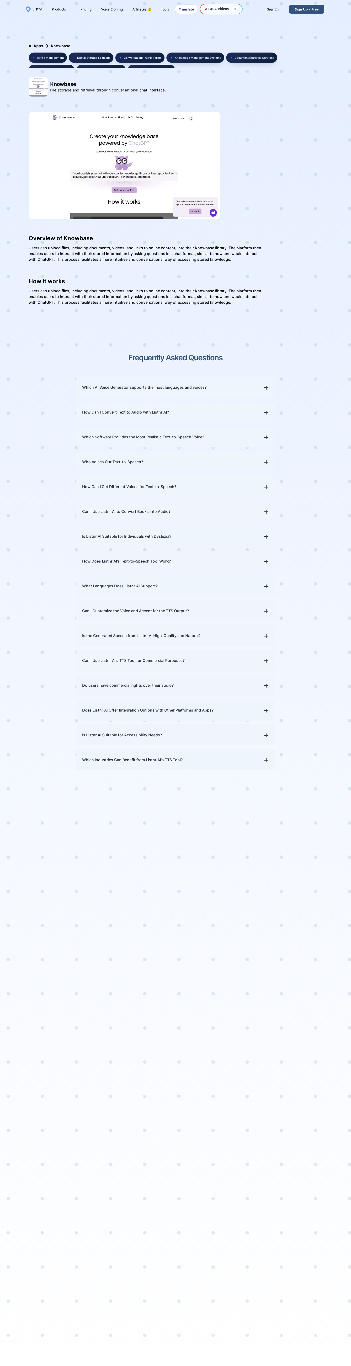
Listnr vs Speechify (305, 1247)
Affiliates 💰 (142, 9)
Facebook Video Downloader (261, 1079)
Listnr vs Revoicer (304, 1126)
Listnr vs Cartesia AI (306, 1199)
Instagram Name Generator (220, 1143)
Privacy (253, 1013)
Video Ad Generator (223, 1064)
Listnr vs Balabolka (305, 1240)
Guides (253, 1006)
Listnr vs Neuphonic (306, 1145)
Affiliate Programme (45, 1014)
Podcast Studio (219, 1033)
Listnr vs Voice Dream (301, 1136)
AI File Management (48, 58)
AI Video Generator (222, 1071)
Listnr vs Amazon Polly (303, 1182)
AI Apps (36, 45)
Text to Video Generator (217, 1118)
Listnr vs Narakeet (304, 1206)
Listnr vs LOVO (301, 1254)
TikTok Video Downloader (258, 1104)
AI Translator (217, 1047)
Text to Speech (218, 992)
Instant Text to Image (260, 1218)
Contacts (255, 999)
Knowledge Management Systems (195, 58)
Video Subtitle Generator (217, 1106)
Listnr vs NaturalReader (301, 1096)
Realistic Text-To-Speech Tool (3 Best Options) (69, 1106)
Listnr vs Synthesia (305, 1087)
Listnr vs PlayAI (301, 992)
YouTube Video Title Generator (223, 1205)
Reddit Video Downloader (258, 1166)
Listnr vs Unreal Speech (302, 1169)
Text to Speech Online (218, 1009)
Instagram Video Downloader (262, 1092)
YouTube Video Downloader (260, 1047)
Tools (165, 9)
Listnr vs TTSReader (306, 1192)
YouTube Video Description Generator (218, 1220)
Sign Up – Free (307, 9)
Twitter (294, 1303)
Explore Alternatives (299, 1264)
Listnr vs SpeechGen (298, 1216)
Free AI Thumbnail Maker (263, 1141)
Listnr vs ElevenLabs (298, 1064)
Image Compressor (264, 1195)
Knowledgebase (41, 999)
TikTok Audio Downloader (258, 1116)
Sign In (273, 9)
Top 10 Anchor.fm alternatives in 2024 (61, 1053)
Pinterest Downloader (258, 1179)
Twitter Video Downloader (259, 1129)
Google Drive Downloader (259, 1154)
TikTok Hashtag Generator (219, 1168)
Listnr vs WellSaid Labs (304, 1077)
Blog (31, 1030)
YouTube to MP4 (261, 1057)
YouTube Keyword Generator (221, 1235)
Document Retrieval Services (251, 58)
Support (254, 992)
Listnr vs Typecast (304, 1119)
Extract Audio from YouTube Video (264, 1067)
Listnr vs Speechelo (305, 1006)
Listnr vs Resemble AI (305, 1109)
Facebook (297, 1296)
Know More (41, 931)
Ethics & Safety (260, 1028)
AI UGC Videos (217, 8)
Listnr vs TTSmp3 (303, 999)
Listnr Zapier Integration (258, 1306)
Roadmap (35, 1022)
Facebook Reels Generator (219, 1081)
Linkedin (296, 1310)
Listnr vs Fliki (299, 1033)
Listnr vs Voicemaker (299, 1016)
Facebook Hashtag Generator (222, 1156)
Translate (186, 9)
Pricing (86, 9)
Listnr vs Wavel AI (304, 1160)
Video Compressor (264, 1188)
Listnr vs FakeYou (303, 1047)
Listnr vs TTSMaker (305, 1225)
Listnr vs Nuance (303, 1152)
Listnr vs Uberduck (305, 1055)
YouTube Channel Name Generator (221, 1131)
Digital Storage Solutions (91, 58)
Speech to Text (218, 1019)
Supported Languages (47, 1007)
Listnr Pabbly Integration (258, 1318)
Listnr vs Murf (301, 1026)
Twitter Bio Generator (215, 1180)
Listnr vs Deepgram (306, 1233)
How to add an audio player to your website (67, 1129)
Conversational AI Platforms (139, 58)
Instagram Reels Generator (220, 1094)
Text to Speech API (263, 1296)
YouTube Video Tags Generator (219, 1193)
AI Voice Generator (222, 999)
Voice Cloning (112, 9)
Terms (252, 1021)
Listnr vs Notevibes (305, 1040)
